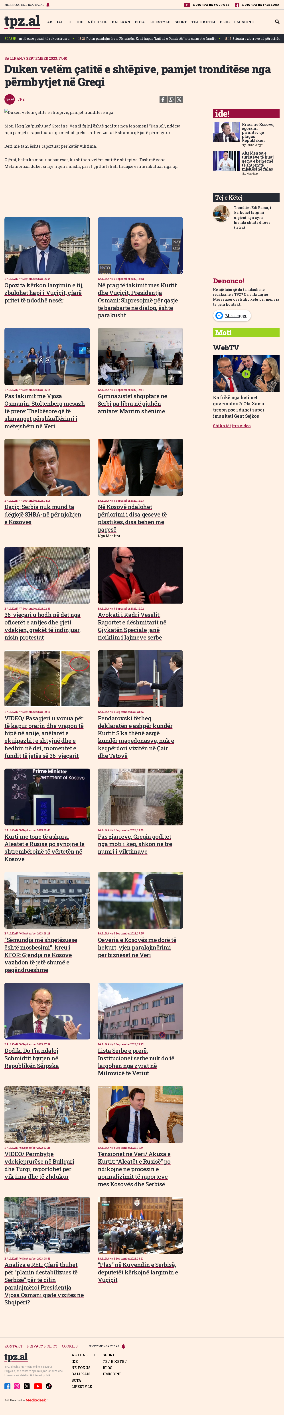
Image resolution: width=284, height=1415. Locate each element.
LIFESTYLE (159, 22)
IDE (80, 22)
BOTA (140, 22)
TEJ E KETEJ (203, 22)
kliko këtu (249, 299)
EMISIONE (244, 22)
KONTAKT (13, 1346)
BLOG (225, 22)
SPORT (181, 22)
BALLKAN (121, 22)
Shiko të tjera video (232, 425)
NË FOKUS (97, 22)
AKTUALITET (59, 22)
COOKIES (70, 1346)
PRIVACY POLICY (42, 1346)
